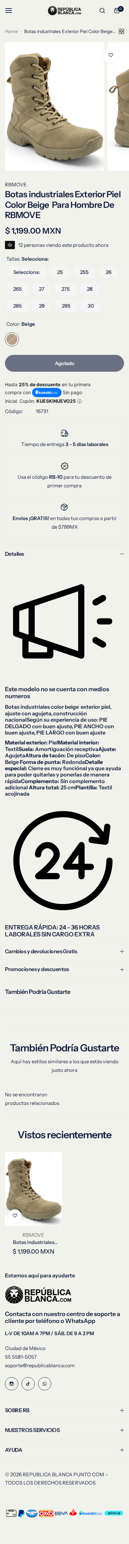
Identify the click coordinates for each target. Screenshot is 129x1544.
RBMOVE (16, 184)
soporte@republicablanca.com (40, 1365)
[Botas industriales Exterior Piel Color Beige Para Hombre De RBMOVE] (33, 1189)
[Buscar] (102, 10)
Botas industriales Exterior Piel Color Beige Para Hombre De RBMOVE (34, 1242)
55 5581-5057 (21, 1357)
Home (11, 31)
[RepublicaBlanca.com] (64, 10)
